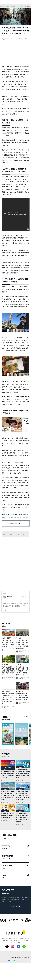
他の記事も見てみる (16, 523)
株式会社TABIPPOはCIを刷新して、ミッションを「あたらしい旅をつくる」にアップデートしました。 (8, 698)
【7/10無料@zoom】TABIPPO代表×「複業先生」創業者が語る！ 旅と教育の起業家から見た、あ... (23, 773)
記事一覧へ (24, 596)
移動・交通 (19, 691)
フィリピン (5, 665)
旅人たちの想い (6, 691)
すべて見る (26, 716)
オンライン (14, 534)
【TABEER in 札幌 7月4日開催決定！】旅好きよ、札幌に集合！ (7, 815)
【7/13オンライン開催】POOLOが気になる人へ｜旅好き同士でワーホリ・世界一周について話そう (8, 795)
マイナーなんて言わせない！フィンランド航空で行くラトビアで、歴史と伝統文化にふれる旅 (22, 644)
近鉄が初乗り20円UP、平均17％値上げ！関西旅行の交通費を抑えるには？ (22, 696)
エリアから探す (6, 638)
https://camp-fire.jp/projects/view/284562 (15, 517)
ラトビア (19, 638)
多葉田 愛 (9, 596)
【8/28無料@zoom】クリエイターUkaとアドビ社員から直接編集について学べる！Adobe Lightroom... (8, 773)
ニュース (21, 534)
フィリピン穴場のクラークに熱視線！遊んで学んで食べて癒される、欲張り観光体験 (8, 671)
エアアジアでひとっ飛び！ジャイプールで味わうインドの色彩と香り (8, 643)
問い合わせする (15, 906)
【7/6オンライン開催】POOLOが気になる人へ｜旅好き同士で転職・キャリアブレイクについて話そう (22, 795)
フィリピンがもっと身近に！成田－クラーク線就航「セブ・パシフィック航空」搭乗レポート (22, 671)
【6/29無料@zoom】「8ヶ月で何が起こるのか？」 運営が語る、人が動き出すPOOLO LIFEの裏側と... (23, 817)
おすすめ (6, 534)
